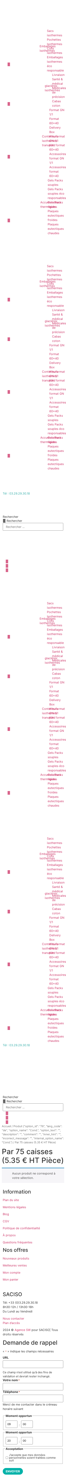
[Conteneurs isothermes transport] (23, 143)
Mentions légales (14, 1207)
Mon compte (11, 1272)
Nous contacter (13, 1318)
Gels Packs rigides (55, 204)
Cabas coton (56, 103)
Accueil (6, 1126)
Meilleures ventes (15, 1265)
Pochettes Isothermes (54, 42)
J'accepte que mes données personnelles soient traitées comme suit (32, 1458)
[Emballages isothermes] (22, 51)
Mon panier (10, 1279)
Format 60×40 (54, 121)
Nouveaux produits (16, 1258)
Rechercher (10, 516)
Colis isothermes (54, 51)
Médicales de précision (59, 92)
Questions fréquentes (17, 1242)
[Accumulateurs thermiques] (22, 207)
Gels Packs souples (55, 182)
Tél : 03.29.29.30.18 (16, 493)
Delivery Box (55, 130)
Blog (6, 1214)
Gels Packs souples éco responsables (57, 193)
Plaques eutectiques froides (56, 215)
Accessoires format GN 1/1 (57, 158)
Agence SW (23, 1330)
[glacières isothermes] (25, 90)
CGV (6, 1221)
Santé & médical (57, 81)
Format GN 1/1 (56, 112)
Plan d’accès (11, 1323)
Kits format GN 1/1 (57, 138)
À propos (9, 1235)
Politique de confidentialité (21, 1228)
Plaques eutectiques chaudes (56, 228)
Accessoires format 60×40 (57, 171)
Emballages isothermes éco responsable (55, 63)
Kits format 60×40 (57, 147)
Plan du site (11, 1200)
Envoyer (13, 1471)
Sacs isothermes (54, 33)
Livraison (58, 75)
